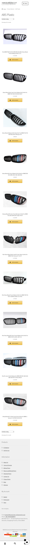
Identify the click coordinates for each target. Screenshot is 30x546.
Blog (5, 482)
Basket (5, 497)
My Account (6, 499)
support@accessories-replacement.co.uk (15, 515)
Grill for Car (6, 450)
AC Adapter (6, 447)
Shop (5, 502)
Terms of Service (8, 465)
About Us (6, 462)
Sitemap (6, 485)
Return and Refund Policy (10, 471)
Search (15, 543)
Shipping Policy (7, 473)
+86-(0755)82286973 (10, 516)
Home (4, 9)
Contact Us (6, 476)
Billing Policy (7, 468)
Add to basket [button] (15, 59)
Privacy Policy (7, 479)
